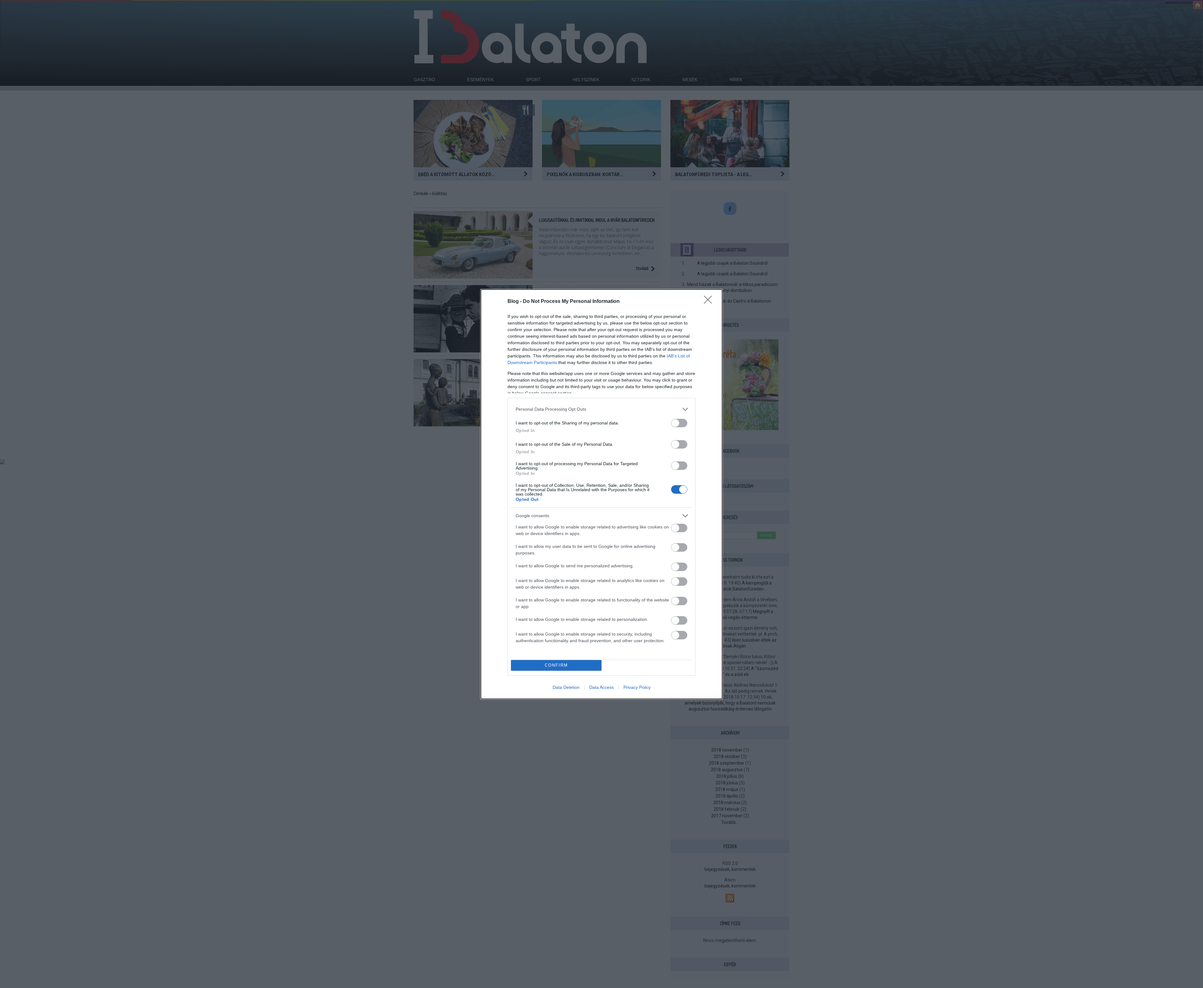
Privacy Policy (637, 687)
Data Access (601, 687)
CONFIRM (556, 665)
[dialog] (601, 494)
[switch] (679, 423)
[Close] (710, 302)
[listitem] (601, 409)
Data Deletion (566, 687)
